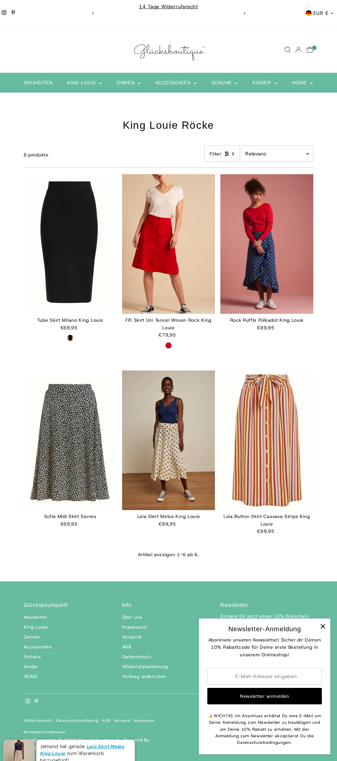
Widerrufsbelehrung (145, 666)
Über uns (132, 617)
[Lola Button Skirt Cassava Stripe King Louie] (266, 440)
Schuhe (222, 82)
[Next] (244, 13)
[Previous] (93, 13)
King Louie (82, 82)
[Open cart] (309, 50)
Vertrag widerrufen (144, 676)
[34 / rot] (168, 345)
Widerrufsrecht (38, 720)
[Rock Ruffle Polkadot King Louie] (266, 244)
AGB (126, 647)
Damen (126, 82)
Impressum (134, 627)
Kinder (262, 82)
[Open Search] (288, 50)
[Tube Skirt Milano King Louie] (70, 244)
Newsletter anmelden (264, 696)
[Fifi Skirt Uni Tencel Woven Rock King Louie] (168, 244)
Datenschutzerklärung (77, 720)
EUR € (321, 13)
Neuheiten (38, 82)
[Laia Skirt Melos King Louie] (168, 440)
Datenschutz (137, 657)
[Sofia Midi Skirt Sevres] (70, 440)
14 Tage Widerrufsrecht (168, 6)
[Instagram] (4, 13)
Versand (131, 637)
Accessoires (173, 82)
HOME (300, 82)
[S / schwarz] (70, 338)
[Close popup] (322, 626)
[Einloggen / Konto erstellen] (298, 50)
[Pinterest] (13, 13)
